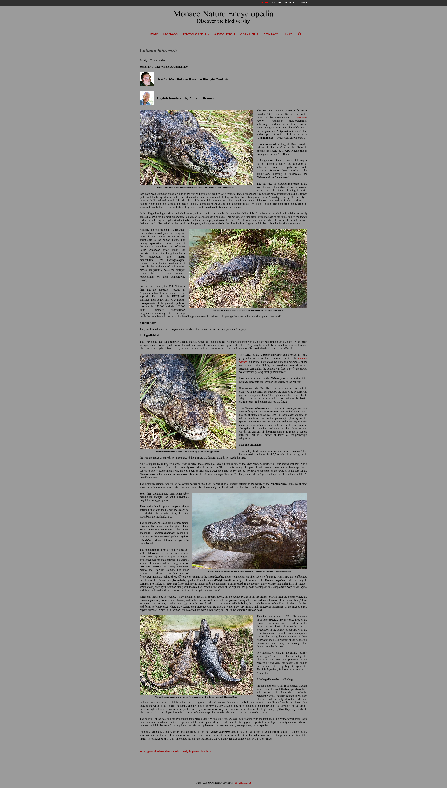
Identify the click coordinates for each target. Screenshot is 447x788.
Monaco (170, 34)
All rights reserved (243, 782)
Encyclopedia (195, 34)
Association (224, 34)
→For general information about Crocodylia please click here (175, 751)
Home (153, 34)
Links (288, 34)
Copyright (249, 34)
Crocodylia (299, 117)
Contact (271, 34)
